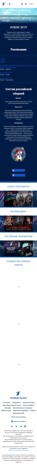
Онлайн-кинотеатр (29, 402)
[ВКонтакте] (18, 170)
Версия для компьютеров (18, 417)
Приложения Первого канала (12, 405)
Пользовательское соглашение (22, 408)
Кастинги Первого (28, 405)
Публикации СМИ (18, 413)
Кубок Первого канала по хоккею (16, 11)
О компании (6, 402)
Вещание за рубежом (20, 421)
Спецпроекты (16, 402)
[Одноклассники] (18, 175)
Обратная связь (6, 410)
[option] (18, 199)
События (33, 410)
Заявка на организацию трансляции (18, 450)
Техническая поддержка (20, 410)
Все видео (8, 408)
